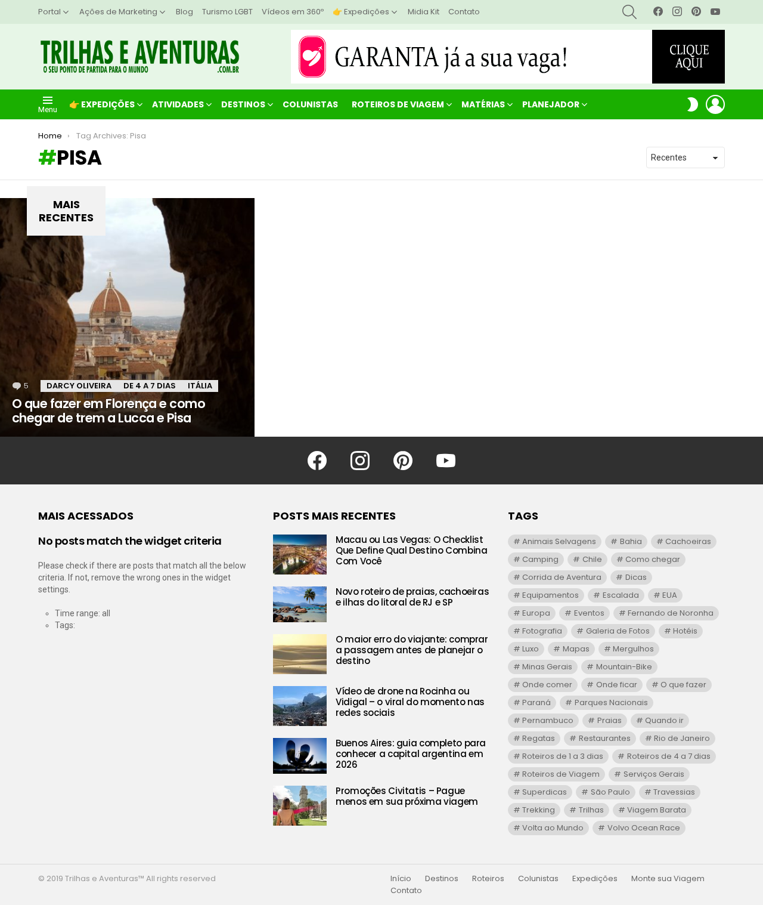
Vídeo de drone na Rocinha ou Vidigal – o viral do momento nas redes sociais (410, 702)
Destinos (243, 104)
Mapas (576, 648)
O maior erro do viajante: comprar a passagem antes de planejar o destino (412, 650)
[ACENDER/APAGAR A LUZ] (693, 104)
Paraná (536, 702)
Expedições (595, 879)
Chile (592, 559)
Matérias (483, 104)
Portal (49, 11)
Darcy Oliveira (78, 385)
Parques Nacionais (611, 702)
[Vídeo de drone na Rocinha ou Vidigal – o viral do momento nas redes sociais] (300, 706)
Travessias (674, 792)
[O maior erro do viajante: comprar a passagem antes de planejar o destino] (300, 654)
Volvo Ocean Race (643, 827)
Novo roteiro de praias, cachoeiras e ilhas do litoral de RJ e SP (412, 597)
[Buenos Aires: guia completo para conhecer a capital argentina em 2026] (300, 756)
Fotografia (542, 631)
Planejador (550, 104)
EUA (669, 595)
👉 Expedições (361, 11)
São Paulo (610, 792)
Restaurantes (605, 738)
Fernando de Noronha (671, 613)
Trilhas (591, 810)
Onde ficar (616, 684)
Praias (609, 720)
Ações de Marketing (118, 11)
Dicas (636, 577)
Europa (536, 613)
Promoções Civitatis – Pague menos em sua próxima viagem (407, 796)
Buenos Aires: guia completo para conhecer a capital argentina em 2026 (411, 754)
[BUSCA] (629, 12)
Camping (540, 559)
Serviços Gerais (654, 774)
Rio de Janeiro (682, 738)
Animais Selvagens (559, 541)
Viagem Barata (656, 810)
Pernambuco (547, 720)
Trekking (538, 810)
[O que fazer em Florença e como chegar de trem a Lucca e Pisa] (127, 317)
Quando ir (664, 720)
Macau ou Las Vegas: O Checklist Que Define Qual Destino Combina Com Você (411, 550)
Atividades (178, 104)
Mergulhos (633, 648)
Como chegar (652, 559)
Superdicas (544, 792)
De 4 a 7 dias (149, 385)
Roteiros (488, 879)
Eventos (589, 613)
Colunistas (310, 104)
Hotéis (685, 631)
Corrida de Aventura (561, 577)
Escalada (621, 595)
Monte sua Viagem (668, 879)
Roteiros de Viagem (398, 104)
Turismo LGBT (227, 11)
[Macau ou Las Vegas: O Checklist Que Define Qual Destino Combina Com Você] (300, 554)
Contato (464, 11)
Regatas (538, 738)
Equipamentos (550, 595)
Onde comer (547, 684)
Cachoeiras (688, 541)
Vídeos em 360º (293, 11)
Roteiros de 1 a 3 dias (562, 756)
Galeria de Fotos (618, 631)
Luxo (530, 648)
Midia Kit (423, 11)
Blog (184, 11)
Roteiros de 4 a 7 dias (669, 756)
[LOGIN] (715, 104)
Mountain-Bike (624, 666)
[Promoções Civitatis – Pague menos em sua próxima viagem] (300, 806)
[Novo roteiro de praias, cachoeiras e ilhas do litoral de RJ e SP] (300, 604)
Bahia (631, 541)
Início (400, 879)
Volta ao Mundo (553, 827)
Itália (200, 385)
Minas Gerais (547, 666)
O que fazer (683, 684)
